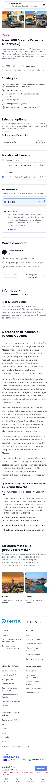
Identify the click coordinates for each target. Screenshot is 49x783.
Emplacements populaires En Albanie (10, 647)
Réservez (41, 768)
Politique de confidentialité (32, 676)
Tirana (4, 724)
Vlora (4, 733)
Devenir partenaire (9, 671)
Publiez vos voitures (34, 688)
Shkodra (5, 741)
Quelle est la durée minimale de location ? (24, 530)
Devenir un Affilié (9, 675)
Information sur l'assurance (32, 649)
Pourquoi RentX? (8, 679)
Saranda (5, 737)
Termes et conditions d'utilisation (35, 683)
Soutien (5, 706)
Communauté (8, 684)
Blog (27, 635)
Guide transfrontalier (34, 659)
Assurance (12, 229)
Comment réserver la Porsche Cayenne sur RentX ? (23, 493)
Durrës (4, 728)
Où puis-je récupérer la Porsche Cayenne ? (24, 525)
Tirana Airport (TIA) (10, 720)
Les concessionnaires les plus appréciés (12, 640)
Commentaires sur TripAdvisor (10, 689)
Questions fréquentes (11, 701)
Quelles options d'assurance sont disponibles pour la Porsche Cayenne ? (20, 519)
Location (5, 635)
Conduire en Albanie (34, 643)
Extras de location (33, 654)
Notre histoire (31, 671)
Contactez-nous (33, 693)
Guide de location (33, 639)
